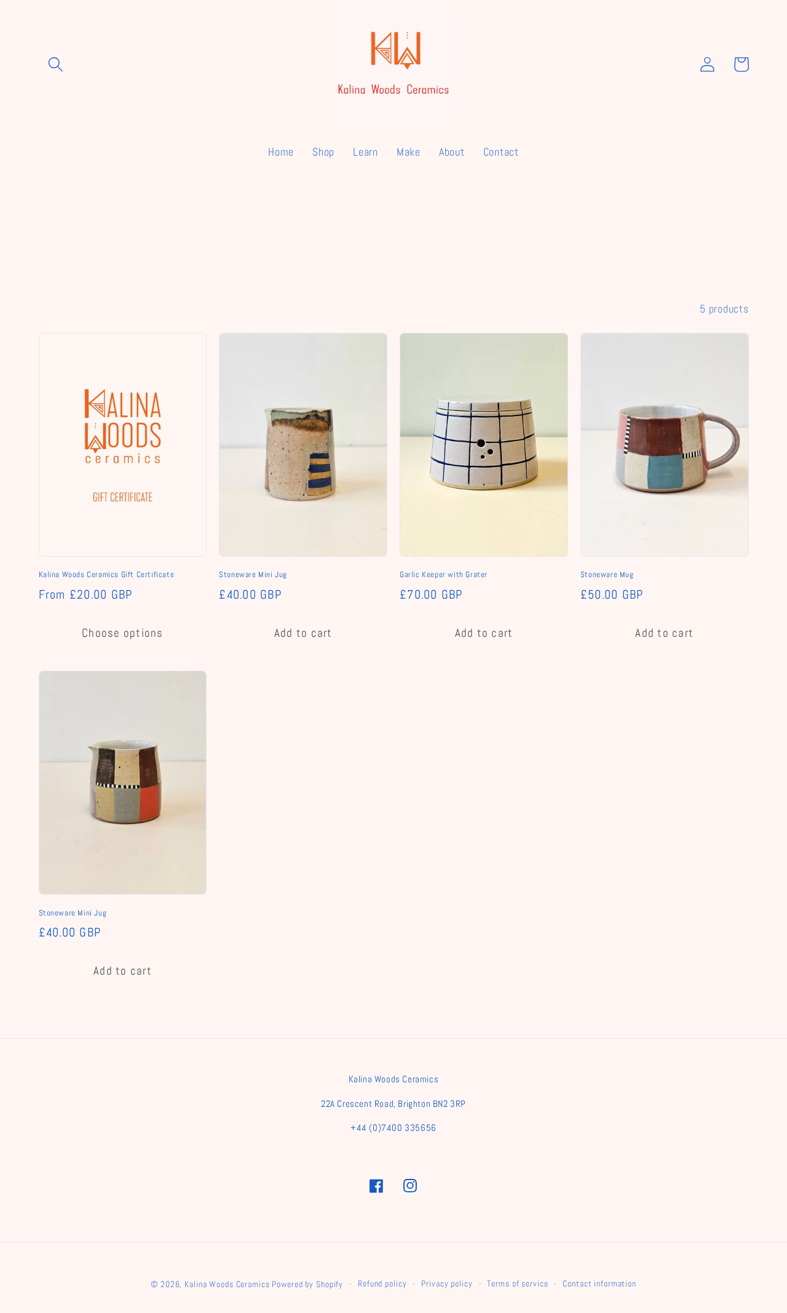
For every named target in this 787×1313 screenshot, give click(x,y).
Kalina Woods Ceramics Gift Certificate (107, 575)
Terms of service (517, 1284)
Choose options (123, 633)
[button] (56, 64)
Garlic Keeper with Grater (444, 575)
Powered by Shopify (307, 1284)
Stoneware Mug (607, 575)
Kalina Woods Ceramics (226, 1284)
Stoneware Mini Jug (253, 575)
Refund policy (382, 1284)
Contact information (599, 1284)
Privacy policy (446, 1284)
